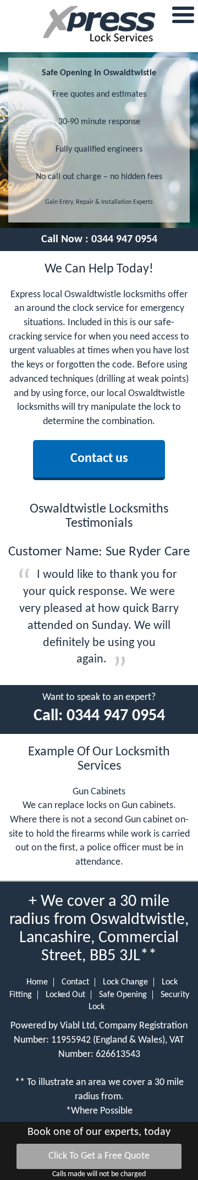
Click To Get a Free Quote (99, 1156)
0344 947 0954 (124, 239)
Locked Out (65, 994)
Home (37, 982)
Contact (75, 982)
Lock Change (125, 982)
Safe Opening (123, 994)
